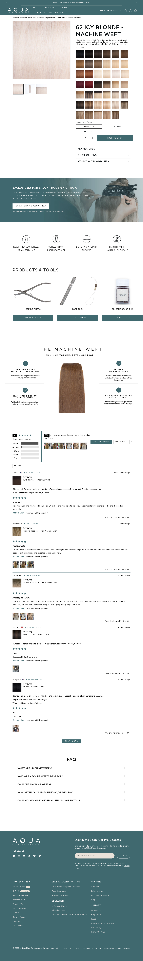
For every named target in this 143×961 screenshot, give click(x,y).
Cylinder (16, 921)
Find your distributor (100, 895)
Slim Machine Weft (21, 895)
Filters (18, 466)
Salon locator (97, 891)
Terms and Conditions (83, 948)
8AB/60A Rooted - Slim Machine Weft (40, 583)
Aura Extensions (59, 891)
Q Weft (16, 891)
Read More (80, 47)
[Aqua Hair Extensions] (18, 10)
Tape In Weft (18, 904)
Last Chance (18, 926)
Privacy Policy (68, 948)
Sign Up (123, 856)
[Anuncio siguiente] (136, 3)
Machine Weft (19, 900)
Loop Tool (77, 309)
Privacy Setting (98, 932)
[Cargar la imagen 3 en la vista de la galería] (41, 89)
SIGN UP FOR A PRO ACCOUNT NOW (31, 206)
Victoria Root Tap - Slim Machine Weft (40, 531)
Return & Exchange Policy (102, 923)
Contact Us (96, 910)
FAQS (93, 919)
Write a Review (101, 442)
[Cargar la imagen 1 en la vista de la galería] (18, 89)
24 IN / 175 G (89, 131)
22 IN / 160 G (116, 126)
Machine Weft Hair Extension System (36, 18)
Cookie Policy (97, 948)
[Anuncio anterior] (6, 3)
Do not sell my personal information (117, 948)
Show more (70, 741)
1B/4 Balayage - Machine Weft (36, 480)
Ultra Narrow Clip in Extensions (66, 887)
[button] (35, 7)
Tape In (16, 913)
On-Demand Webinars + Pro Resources (69, 915)
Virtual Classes (58, 910)
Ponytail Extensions (60, 895)
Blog (93, 900)
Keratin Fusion (19, 917)
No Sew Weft (19, 887)
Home (15, 18)
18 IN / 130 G (89, 126)
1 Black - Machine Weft (33, 687)
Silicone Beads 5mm (122, 309)
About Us (95, 887)
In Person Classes (59, 906)
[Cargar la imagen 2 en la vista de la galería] (30, 89)
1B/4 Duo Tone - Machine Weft (36, 634)
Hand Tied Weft (20, 908)
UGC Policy (96, 928)
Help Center (96, 915)
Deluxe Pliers (33, 309)
